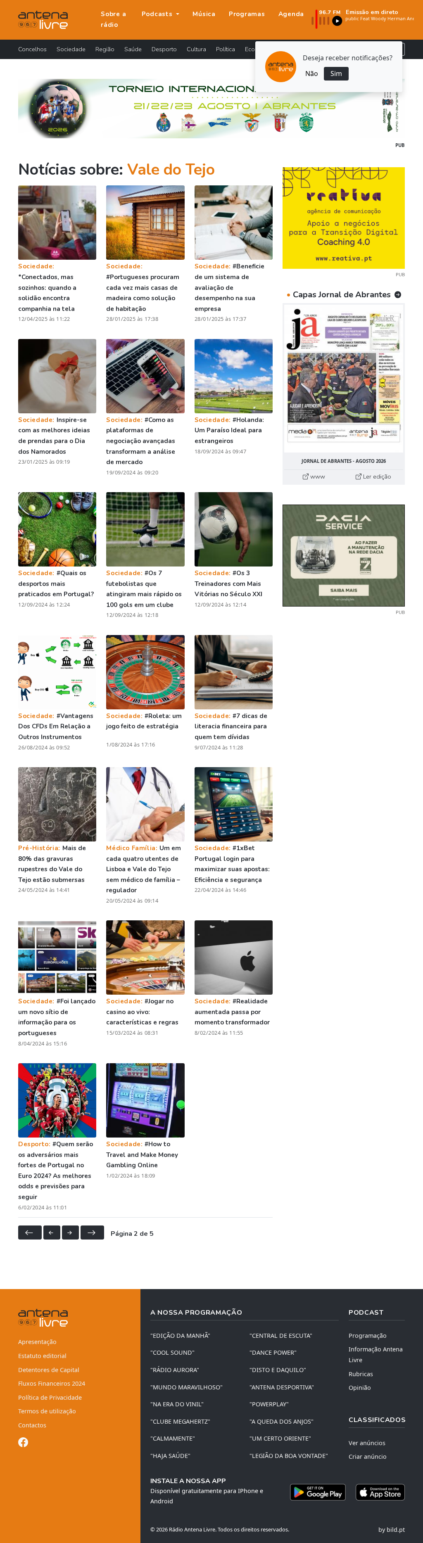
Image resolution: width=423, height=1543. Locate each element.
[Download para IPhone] (380, 1492)
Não (311, 73)
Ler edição (376, 476)
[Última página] (92, 1232)
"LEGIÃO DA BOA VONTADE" (289, 1456)
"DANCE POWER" (273, 1352)
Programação (368, 1335)
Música (204, 14)
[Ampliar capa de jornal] (343, 379)
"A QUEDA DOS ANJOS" (282, 1421)
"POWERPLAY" (269, 1404)
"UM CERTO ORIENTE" (280, 1438)
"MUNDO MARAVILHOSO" (186, 1387)
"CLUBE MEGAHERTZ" (180, 1421)
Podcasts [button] (158, 14)
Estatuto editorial (42, 1356)
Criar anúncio (368, 1456)
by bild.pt (391, 1530)
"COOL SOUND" (172, 1352)
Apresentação (37, 1342)
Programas (247, 14)
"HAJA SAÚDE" (170, 1456)
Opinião (360, 1387)
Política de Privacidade (50, 1397)
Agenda (291, 14)
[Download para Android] (318, 1492)
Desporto (164, 49)
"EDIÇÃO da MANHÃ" (180, 1335)
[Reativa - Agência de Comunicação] (344, 217)
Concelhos (32, 49)
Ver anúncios (367, 1443)
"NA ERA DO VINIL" (177, 1404)
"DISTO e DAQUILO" (278, 1370)
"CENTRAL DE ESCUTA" (281, 1335)
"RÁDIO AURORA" (174, 1370)
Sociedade (71, 49)
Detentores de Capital (48, 1370)
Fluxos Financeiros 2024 (51, 1383)
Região (104, 49)
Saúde (133, 49)
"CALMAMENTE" (172, 1438)
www (317, 476)
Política (225, 49)
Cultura (196, 49)
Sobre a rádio (113, 19)
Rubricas (361, 1374)
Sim (336, 73)
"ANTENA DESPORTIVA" (282, 1387)
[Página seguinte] (70, 1232)
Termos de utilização (47, 1411)
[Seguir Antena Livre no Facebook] (23, 1444)
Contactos (32, 1425)
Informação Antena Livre (376, 1354)
